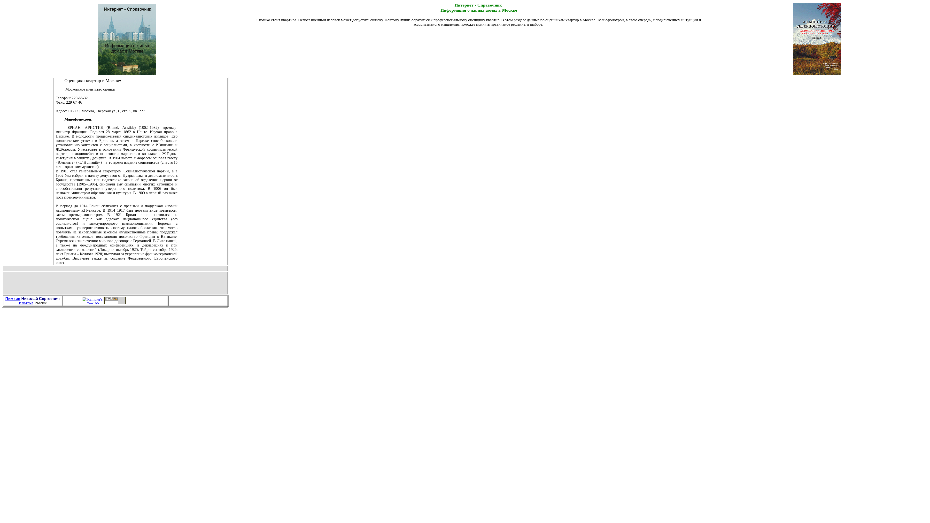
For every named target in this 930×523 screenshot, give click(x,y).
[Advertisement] (478, 38)
